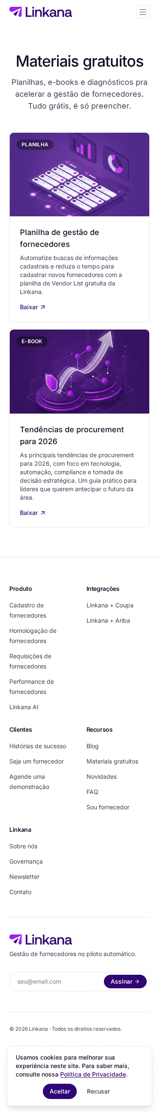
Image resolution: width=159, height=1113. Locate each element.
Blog (92, 745)
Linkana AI (24, 706)
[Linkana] (40, 12)
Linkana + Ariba (108, 620)
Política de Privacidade (93, 1074)
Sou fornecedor (107, 807)
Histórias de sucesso (37, 745)
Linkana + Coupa (110, 605)
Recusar (98, 1091)
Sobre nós (23, 846)
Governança (26, 861)
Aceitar (60, 1091)
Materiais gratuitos (112, 761)
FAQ (92, 791)
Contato (20, 891)
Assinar (121, 981)
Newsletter (24, 876)
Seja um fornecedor (36, 761)
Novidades (101, 776)
